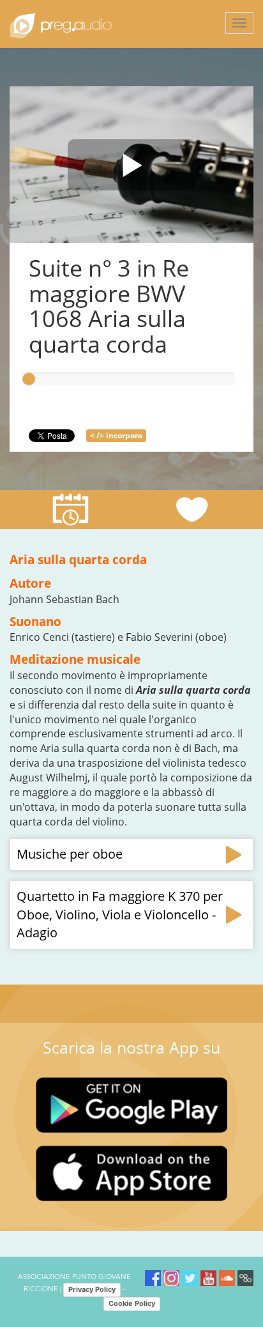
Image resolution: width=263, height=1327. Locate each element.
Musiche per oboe (70, 854)
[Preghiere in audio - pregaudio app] (60, 24)
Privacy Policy (92, 1289)
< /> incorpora (116, 435)
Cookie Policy (132, 1303)
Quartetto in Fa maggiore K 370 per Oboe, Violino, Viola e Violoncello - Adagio (120, 914)
